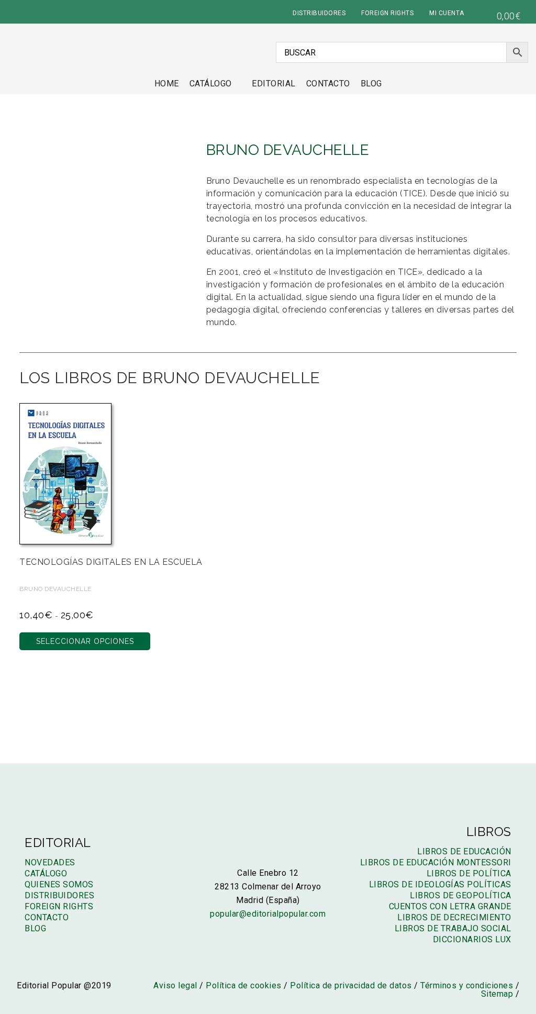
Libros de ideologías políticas (440, 884)
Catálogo (210, 83)
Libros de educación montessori (435, 862)
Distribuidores (59, 895)
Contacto (328, 83)
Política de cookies (244, 985)
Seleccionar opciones (85, 641)
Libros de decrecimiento (454, 917)
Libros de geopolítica (460, 895)
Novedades (50, 862)
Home (166, 83)
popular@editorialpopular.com (268, 914)
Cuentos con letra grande (450, 906)
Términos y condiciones (466, 985)
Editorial (274, 83)
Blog (371, 83)
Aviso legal (175, 985)
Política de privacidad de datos (351, 985)
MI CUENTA (446, 13)
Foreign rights (59, 906)
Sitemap (497, 994)
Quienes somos (59, 884)
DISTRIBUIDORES (319, 13)
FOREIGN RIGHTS (387, 13)
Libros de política (469, 873)
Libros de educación (464, 851)
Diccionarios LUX (472, 939)
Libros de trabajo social (453, 928)
